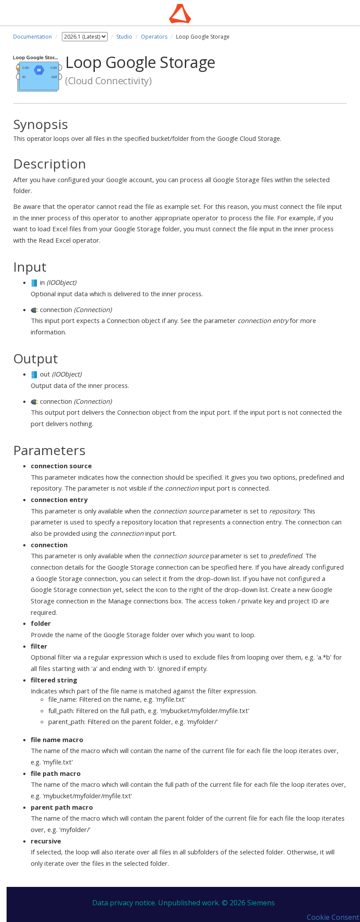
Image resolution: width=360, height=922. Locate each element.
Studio (124, 36)
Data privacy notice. (124, 903)
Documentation (32, 36)
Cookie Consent (333, 917)
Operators (154, 36)
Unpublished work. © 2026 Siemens (216, 903)
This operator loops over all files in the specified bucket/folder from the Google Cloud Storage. (147, 130)
